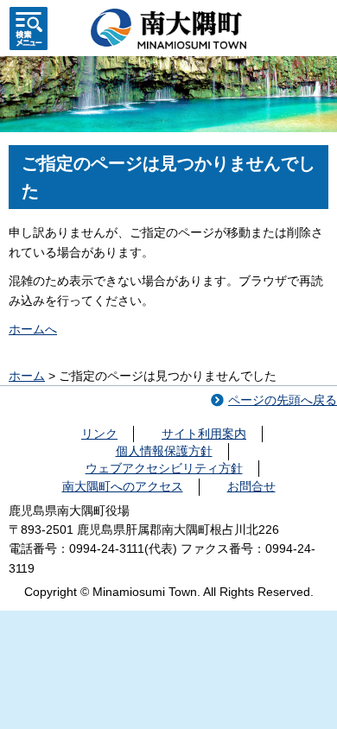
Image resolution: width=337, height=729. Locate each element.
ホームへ (33, 329)
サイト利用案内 (204, 434)
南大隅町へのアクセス (122, 486)
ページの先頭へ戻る (282, 400)
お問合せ (251, 486)
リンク (99, 434)
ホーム (27, 376)
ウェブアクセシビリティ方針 (164, 468)
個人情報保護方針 (164, 451)
